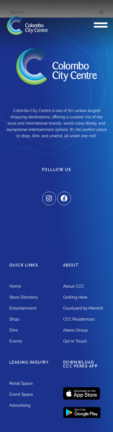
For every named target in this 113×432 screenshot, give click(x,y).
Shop (14, 319)
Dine (13, 330)
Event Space (21, 394)
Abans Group (75, 330)
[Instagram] (49, 198)
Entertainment (22, 308)
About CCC (73, 286)
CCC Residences (78, 319)
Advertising (19, 405)
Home (15, 286)
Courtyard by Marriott (83, 308)
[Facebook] (64, 198)
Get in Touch (75, 341)
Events (15, 341)
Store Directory (23, 297)
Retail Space (21, 383)
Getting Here (75, 297)
